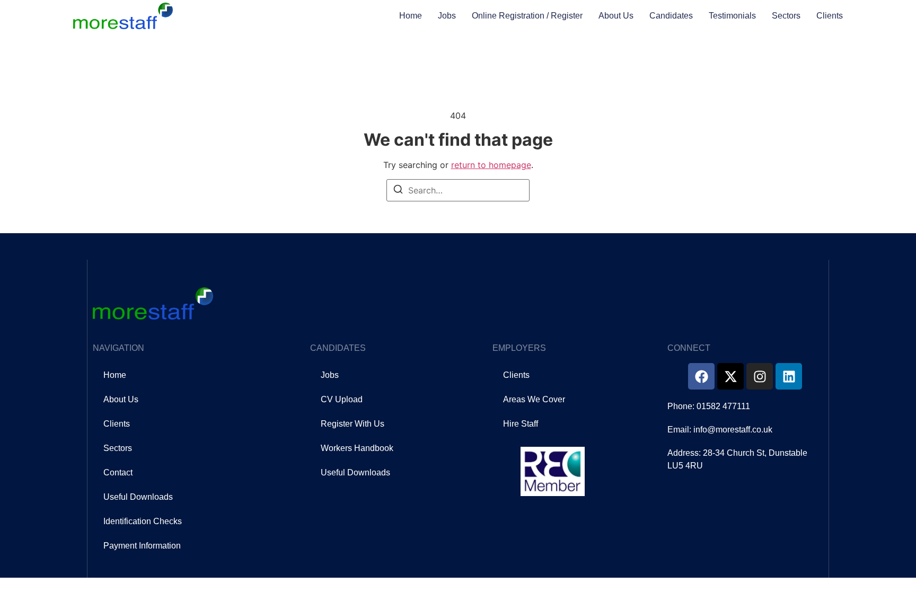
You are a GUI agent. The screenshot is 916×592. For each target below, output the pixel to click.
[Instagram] (759, 376)
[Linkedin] (789, 376)
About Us (615, 15)
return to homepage (491, 165)
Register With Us (352, 423)
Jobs (447, 15)
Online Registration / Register (527, 15)
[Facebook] (701, 376)
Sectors (786, 15)
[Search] (398, 191)
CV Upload (342, 399)
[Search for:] (458, 190)
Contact (118, 472)
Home (410, 15)
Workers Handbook (357, 448)
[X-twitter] (730, 376)
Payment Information (142, 545)
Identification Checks (142, 521)
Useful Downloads (138, 496)
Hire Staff (520, 423)
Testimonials (732, 15)
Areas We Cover (534, 399)
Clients (829, 15)
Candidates (671, 15)
